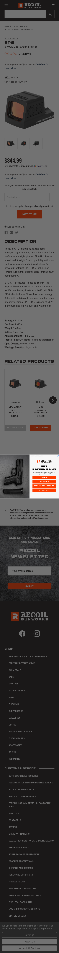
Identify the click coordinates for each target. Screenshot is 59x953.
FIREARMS (44, 481)
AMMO (44, 477)
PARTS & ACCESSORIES (44, 485)
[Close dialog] (57, 456)
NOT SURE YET (44, 490)
